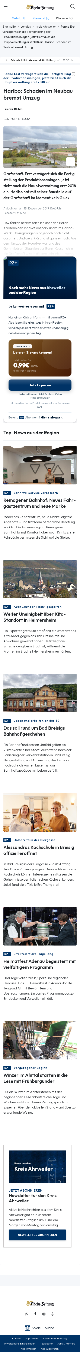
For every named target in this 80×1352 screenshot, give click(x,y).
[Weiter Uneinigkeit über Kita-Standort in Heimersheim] (40, 579)
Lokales (25, 26)
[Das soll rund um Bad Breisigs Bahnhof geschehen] (40, 692)
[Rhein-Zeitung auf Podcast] (52, 1314)
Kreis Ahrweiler (45, 26)
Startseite (9, 26)
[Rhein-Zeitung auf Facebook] (35, 1314)
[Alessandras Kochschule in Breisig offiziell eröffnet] (40, 812)
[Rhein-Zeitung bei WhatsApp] (27, 1314)
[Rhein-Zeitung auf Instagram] (44, 1314)
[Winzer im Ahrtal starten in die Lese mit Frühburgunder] (40, 1039)
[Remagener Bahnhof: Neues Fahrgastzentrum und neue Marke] (40, 465)
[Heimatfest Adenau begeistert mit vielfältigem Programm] (40, 925)
